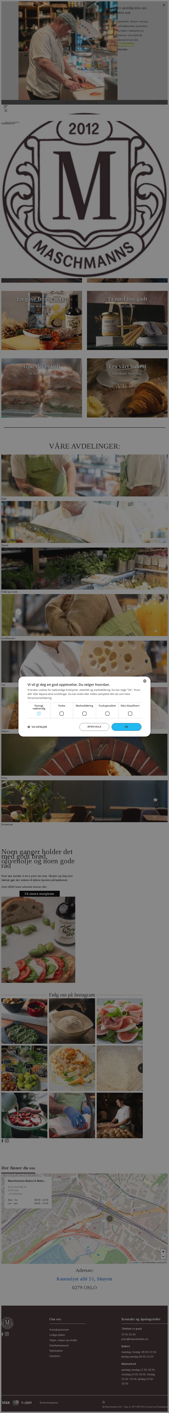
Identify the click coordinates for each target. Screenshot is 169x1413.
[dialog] (84, 706)
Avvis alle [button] (94, 726)
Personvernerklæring (39, 698)
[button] (37, 727)
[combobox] (144, 681)
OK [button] (126, 726)
